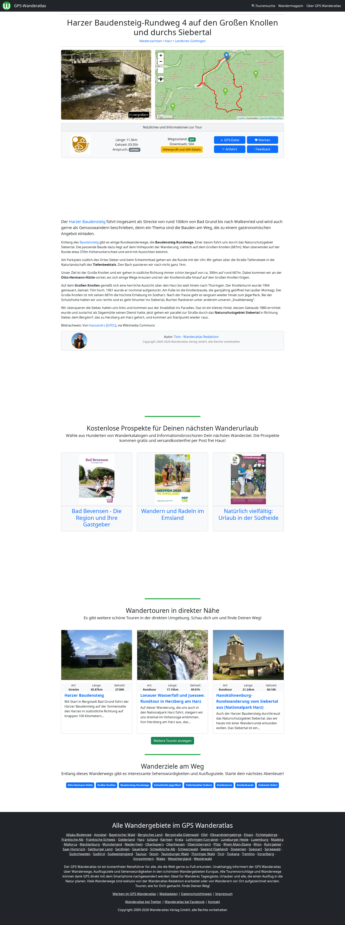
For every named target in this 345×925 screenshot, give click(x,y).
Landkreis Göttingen (190, 41)
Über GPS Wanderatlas (323, 6)
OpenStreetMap (267, 118)
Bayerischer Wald (122, 835)
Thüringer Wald (203, 854)
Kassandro (97, 325)
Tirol (220, 854)
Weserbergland (179, 859)
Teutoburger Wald (175, 854)
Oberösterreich (199, 844)
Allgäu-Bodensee (78, 835)
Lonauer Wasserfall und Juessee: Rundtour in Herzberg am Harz (172, 698)
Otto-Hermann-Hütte (80, 785)
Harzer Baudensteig (87, 221)
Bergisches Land (150, 835)
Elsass (248, 835)
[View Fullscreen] (161, 70)
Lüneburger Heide (234, 839)
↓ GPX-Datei (229, 140)
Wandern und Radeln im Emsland (172, 514)
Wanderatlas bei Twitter (143, 902)
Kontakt (214, 902)
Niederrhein (134, 844)
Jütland (152, 839)
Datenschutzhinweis (196, 894)
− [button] (161, 61)
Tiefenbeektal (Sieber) (199, 785)
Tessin (154, 854)
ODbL (279, 118)
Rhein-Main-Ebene (237, 844)
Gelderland (126, 839)
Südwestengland (120, 854)
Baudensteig (89, 242)
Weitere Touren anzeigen (172, 740)
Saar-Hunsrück (74, 849)
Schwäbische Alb (162, 849)
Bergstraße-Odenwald (182, 835)
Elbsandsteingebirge (225, 835)
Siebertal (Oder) (267, 785)
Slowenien (238, 849)
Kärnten (166, 839)
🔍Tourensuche (263, 6)
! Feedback (263, 149)
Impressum (224, 894)
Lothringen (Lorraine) (202, 839)
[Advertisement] (172, 189)
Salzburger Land (100, 849)
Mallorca (70, 844)
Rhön (258, 844)
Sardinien (122, 849)
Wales (160, 859)
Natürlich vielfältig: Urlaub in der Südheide (248, 514)
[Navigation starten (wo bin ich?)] (161, 79)
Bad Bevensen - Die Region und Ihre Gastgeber (97, 517)
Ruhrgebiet (272, 844)
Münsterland (112, 844)
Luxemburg (259, 839)
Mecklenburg (90, 844)
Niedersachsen (150, 41)
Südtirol (99, 854)
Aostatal (100, 835)
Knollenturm (224, 785)
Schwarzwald (188, 849)
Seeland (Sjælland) (214, 849)
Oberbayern (154, 844)
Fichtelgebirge (266, 835)
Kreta (179, 839)
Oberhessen (175, 844)
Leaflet (241, 118)
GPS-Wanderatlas (30, 5)
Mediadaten (169, 894)
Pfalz (217, 844)
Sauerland (140, 849)
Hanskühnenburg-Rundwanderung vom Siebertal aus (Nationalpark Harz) (247, 701)
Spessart (255, 849)
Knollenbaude (245, 785)
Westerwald (203, 859)
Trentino (248, 854)
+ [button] (161, 55)
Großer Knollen (106, 785)
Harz (168, 41)
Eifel (204, 835)
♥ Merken (262, 140)
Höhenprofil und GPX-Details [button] (182, 149)
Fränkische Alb (72, 839)
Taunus (141, 854)
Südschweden (79, 854)
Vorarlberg (265, 854)
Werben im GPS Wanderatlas (134, 894)
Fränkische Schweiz (100, 839)
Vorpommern (143, 859)
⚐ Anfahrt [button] (229, 149)
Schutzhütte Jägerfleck (167, 785)
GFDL (111, 325)
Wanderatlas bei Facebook (185, 902)
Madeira (277, 839)
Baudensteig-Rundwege (134, 785)
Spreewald (273, 849)
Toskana (233, 854)
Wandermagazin (290, 6)
